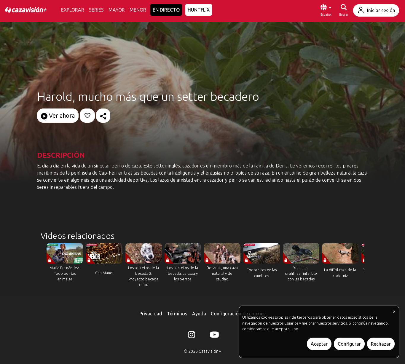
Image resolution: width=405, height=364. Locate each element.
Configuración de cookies (238, 313)
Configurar (349, 344)
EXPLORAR (72, 9)
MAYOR (117, 9)
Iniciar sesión (381, 10)
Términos (177, 313)
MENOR (138, 9)
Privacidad (150, 313)
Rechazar (381, 344)
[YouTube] (213, 335)
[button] (325, 10)
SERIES (96, 9)
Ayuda (199, 313)
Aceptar (319, 344)
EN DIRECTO (166, 9)
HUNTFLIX (199, 9)
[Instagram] (192, 335)
